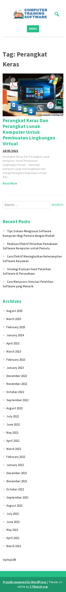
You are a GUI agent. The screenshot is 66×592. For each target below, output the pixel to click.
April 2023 (12, 343)
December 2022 (16, 376)
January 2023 (15, 368)
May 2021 (12, 530)
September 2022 (17, 400)
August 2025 (14, 311)
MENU (33, 28)
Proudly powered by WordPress (25, 582)
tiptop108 (9, 560)
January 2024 (15, 335)
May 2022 (12, 433)
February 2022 (15, 457)
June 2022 (13, 424)
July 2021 (12, 514)
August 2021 (14, 506)
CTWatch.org (39, 587)
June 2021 (13, 522)
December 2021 (16, 473)
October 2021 (15, 489)
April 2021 (12, 538)
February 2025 (15, 327)
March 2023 (13, 351)
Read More (10, 183)
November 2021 (16, 481)
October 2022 (15, 392)
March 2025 (13, 319)
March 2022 (13, 449)
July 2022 (12, 416)
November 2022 (16, 384)
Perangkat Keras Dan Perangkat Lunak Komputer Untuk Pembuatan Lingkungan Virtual (29, 131)
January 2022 (15, 465)
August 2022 (14, 408)
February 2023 (15, 360)
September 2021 (17, 497)
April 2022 (12, 441)
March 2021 (13, 546)
